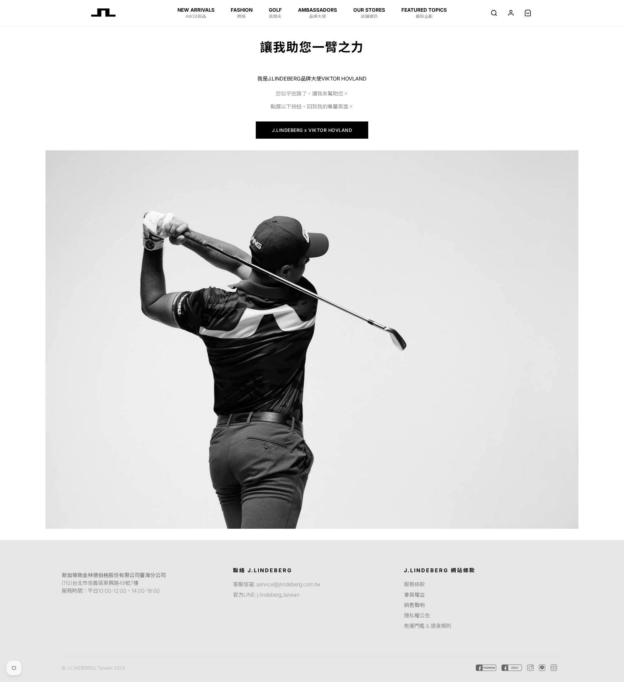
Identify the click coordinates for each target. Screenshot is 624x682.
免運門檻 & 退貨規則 (427, 626)
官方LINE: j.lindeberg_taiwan (266, 594)
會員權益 (414, 594)
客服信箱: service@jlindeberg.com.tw (276, 584)
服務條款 (414, 584)
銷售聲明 (414, 605)
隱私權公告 (417, 615)
